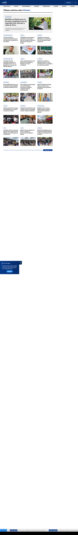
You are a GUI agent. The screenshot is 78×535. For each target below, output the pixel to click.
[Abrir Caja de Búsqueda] (75, 2)
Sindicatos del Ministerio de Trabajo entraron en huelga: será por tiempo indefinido (27, 109)
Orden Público (6, 6)
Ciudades (56, 6)
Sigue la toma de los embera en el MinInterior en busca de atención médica (10, 109)
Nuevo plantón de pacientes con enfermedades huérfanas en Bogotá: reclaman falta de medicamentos (27, 87)
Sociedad (72, 6)
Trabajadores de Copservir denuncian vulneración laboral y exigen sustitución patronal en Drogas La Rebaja (27, 40)
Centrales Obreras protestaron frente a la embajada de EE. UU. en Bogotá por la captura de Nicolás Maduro (9, 63)
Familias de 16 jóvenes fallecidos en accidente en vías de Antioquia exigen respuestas (44, 39)
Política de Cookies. (8, 268)
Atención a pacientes (44, 530)
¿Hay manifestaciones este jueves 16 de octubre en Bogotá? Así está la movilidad (27, 63)
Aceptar (9, 271)
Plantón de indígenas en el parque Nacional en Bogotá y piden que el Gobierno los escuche (44, 132)
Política (16, 6)
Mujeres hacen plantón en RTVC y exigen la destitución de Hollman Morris (27, 132)
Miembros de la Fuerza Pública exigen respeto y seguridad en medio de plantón (43, 110)
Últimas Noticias (4, 530)
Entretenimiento (26, 6)
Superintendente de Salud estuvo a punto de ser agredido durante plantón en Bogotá (44, 86)
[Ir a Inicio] (4, 2)
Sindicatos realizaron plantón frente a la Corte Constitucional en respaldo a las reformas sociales (45, 63)
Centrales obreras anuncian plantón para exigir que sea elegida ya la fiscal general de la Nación (10, 132)
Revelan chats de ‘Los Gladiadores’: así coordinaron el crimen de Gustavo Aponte (23, 530)
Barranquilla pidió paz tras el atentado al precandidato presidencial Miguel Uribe (10, 86)
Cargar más (47, 150)
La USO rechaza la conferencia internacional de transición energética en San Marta (10, 39)
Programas (68, 2)
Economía (36, 6)
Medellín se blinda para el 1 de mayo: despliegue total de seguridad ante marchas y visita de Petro (16, 22)
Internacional (46, 6)
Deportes (64, 6)
